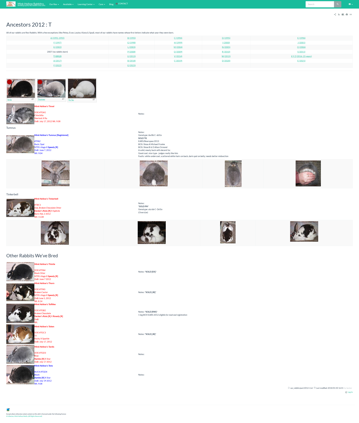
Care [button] (101, 4)
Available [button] (67, 4)
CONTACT (123, 3)
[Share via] (335, 14)
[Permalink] (350, 14)
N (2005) (226, 47)
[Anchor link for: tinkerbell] (19, 194)
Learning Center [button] (85, 4)
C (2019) (178, 60)
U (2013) (131, 56)
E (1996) (301, 38)
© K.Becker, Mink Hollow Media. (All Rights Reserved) (24, 416)
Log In (350, 392)
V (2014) (178, 56)
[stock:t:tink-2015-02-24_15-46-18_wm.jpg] (152, 232)
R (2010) (226, 51)
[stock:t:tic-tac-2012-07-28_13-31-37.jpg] (82, 88)
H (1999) (178, 42)
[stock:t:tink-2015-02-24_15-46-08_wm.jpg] (228, 232)
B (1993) (131, 38)
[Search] (337, 4)
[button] (350, 4)
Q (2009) (178, 51)
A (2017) (57, 60)
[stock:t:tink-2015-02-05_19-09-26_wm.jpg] (304, 231)
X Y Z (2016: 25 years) (301, 56)
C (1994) (178, 38)
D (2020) (226, 60)
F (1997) (58, 42)
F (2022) (58, 65)
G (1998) (131, 42)
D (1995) (226, 38)
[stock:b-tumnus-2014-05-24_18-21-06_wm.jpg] (20, 144)
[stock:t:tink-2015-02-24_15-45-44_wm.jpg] (55, 232)
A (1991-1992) (57, 38)
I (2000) (226, 42)
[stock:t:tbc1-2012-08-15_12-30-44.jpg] (20, 207)
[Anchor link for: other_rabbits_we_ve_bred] (60, 255)
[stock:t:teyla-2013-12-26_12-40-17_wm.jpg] (21, 88)
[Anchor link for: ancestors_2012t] (54, 24)
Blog (111, 4)
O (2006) (301, 47)
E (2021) (301, 60)
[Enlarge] (33, 99)
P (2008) (131, 51)
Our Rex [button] (53, 4)
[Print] (347, 14)
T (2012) (57, 56)
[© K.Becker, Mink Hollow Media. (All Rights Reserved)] (8, 409)
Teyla (9, 100)
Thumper (41, 99)
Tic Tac (71, 100)
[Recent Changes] (339, 14)
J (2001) (301, 42)
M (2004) (178, 47)
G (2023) (131, 65)
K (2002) (57, 47)
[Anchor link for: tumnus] (17, 127)
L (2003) (132, 47)
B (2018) (131, 60)
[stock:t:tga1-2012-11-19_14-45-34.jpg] (20, 113)
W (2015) (226, 56)
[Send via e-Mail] (343, 14)
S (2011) (301, 51)
